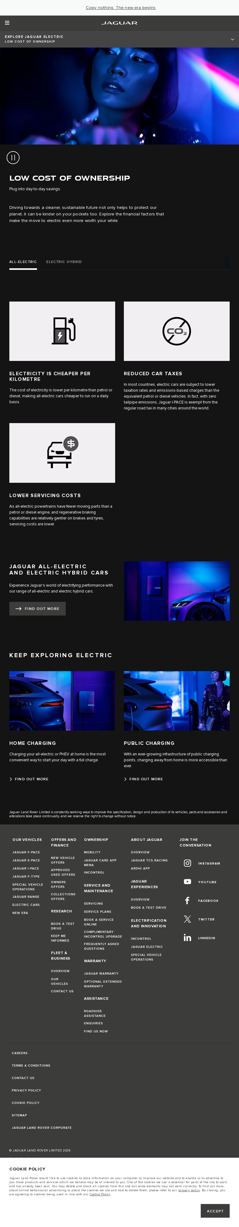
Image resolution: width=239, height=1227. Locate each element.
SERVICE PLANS (97, 912)
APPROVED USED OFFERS (63, 872)
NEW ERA (20, 913)
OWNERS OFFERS (58, 884)
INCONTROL (94, 872)
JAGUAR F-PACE (26, 852)
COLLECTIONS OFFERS (63, 897)
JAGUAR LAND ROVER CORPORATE (42, 1128)
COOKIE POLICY (26, 1103)
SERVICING (93, 904)
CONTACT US (62, 991)
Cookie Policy (100, 1194)
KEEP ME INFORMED (60, 938)
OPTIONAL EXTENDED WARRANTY (103, 984)
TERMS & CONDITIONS (31, 1066)
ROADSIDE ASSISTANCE (95, 1013)
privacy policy (189, 1190)
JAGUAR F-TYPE (26, 877)
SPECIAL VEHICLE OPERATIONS (27, 887)
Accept (215, 1211)
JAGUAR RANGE (26, 897)
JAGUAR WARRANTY (101, 974)
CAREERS (20, 1053)
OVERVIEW (60, 971)
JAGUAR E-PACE (26, 860)
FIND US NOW (96, 1031)
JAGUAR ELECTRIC (147, 947)
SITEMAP (19, 1115)
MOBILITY (92, 852)
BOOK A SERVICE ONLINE (99, 922)
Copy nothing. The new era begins (121, 7)
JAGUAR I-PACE (25, 868)
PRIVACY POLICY (26, 1090)
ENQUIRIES (93, 1023)
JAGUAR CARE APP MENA (100, 863)
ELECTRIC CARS (26, 905)
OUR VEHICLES (59, 981)
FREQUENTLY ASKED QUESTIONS (101, 946)
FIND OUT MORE (42, 609)
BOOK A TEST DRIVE (63, 926)
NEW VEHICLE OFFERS (63, 860)
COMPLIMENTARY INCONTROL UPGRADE (103, 934)
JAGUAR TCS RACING (149, 860)
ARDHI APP (140, 868)
